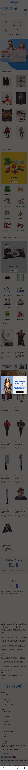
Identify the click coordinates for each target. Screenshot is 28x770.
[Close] (26, 376)
